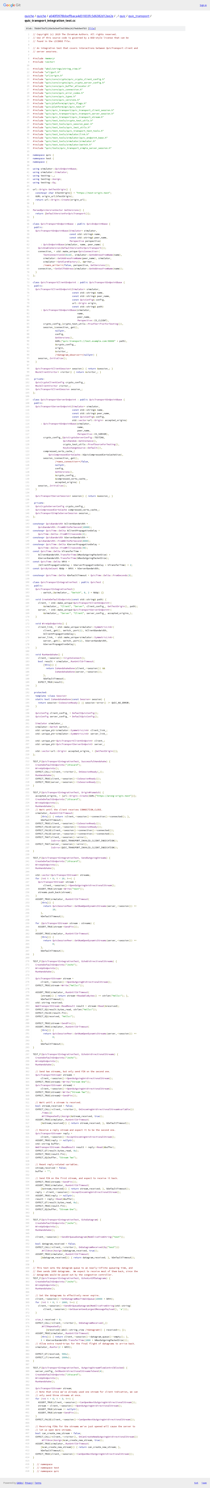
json (204, 1482)
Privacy (28, 1482)
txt (196, 1482)
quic (123, 16)
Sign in (203, 5)
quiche (29, 16)
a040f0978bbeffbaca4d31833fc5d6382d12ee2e (81, 16)
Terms (37, 1482)
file (91, 28)
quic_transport (138, 16)
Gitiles (20, 1482)
